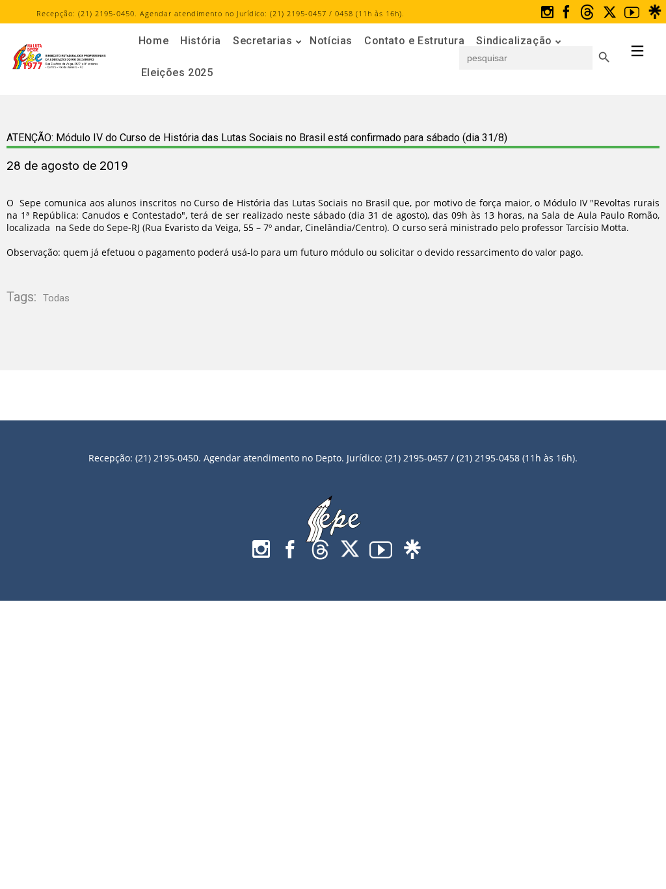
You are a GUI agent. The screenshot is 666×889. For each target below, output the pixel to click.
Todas (56, 298)
